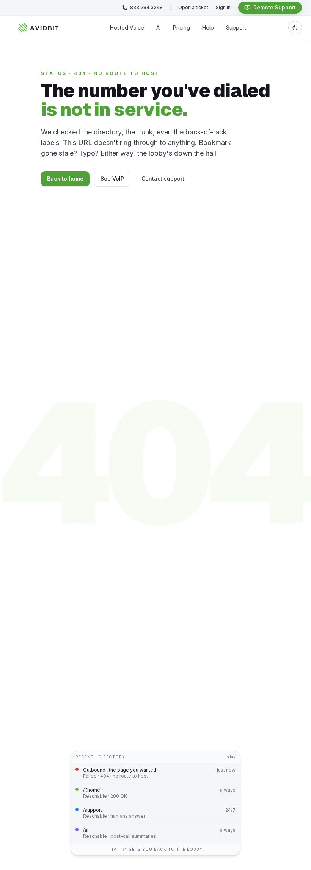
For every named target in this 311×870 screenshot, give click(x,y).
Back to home (65, 178)
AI (158, 27)
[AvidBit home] (38, 27)
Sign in (223, 7)
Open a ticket (193, 7)
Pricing (181, 27)
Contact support (162, 178)
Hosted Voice (127, 27)
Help (208, 27)
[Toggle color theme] (295, 27)
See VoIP (112, 178)
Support (236, 27)
